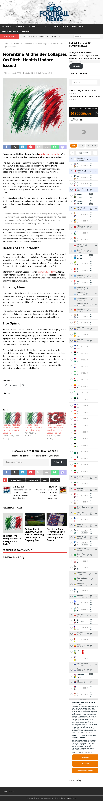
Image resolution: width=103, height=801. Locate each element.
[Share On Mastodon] (63, 147)
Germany (32, 26)
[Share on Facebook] (7, 147)
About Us (26, 31)
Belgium (5, 26)
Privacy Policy (75, 780)
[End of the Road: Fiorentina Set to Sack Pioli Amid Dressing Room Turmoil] (57, 519)
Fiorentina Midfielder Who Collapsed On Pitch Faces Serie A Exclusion (12, 429)
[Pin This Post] (31, 147)
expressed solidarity (46, 272)
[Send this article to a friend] (39, 147)
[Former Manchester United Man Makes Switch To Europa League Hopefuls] (56, 418)
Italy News (42, 73)
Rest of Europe (9, 31)
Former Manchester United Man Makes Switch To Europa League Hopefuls (55, 429)
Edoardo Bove (16, 480)
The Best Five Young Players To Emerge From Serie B (12, 540)
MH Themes (72, 798)
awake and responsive (49, 154)
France (19, 26)
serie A (55, 480)
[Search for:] (86, 36)
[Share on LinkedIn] (23, 147)
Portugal (76, 26)
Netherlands (60, 26)
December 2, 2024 (13, 73)
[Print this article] (47, 147)
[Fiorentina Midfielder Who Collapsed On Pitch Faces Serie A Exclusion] (12, 418)
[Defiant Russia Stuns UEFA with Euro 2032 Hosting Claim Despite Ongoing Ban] (35, 519)
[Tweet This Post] (15, 147)
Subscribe (59, 462)
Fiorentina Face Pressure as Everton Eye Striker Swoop (33, 427)
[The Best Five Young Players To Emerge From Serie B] (13, 523)
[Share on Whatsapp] (55, 147)
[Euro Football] (51, 22)
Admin (27, 73)
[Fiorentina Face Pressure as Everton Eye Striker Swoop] (34, 418)
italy (45, 480)
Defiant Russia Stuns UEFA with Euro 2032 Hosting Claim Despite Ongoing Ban (34, 535)
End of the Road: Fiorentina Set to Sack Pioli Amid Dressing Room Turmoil (56, 535)
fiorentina (32, 480)
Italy (45, 26)
